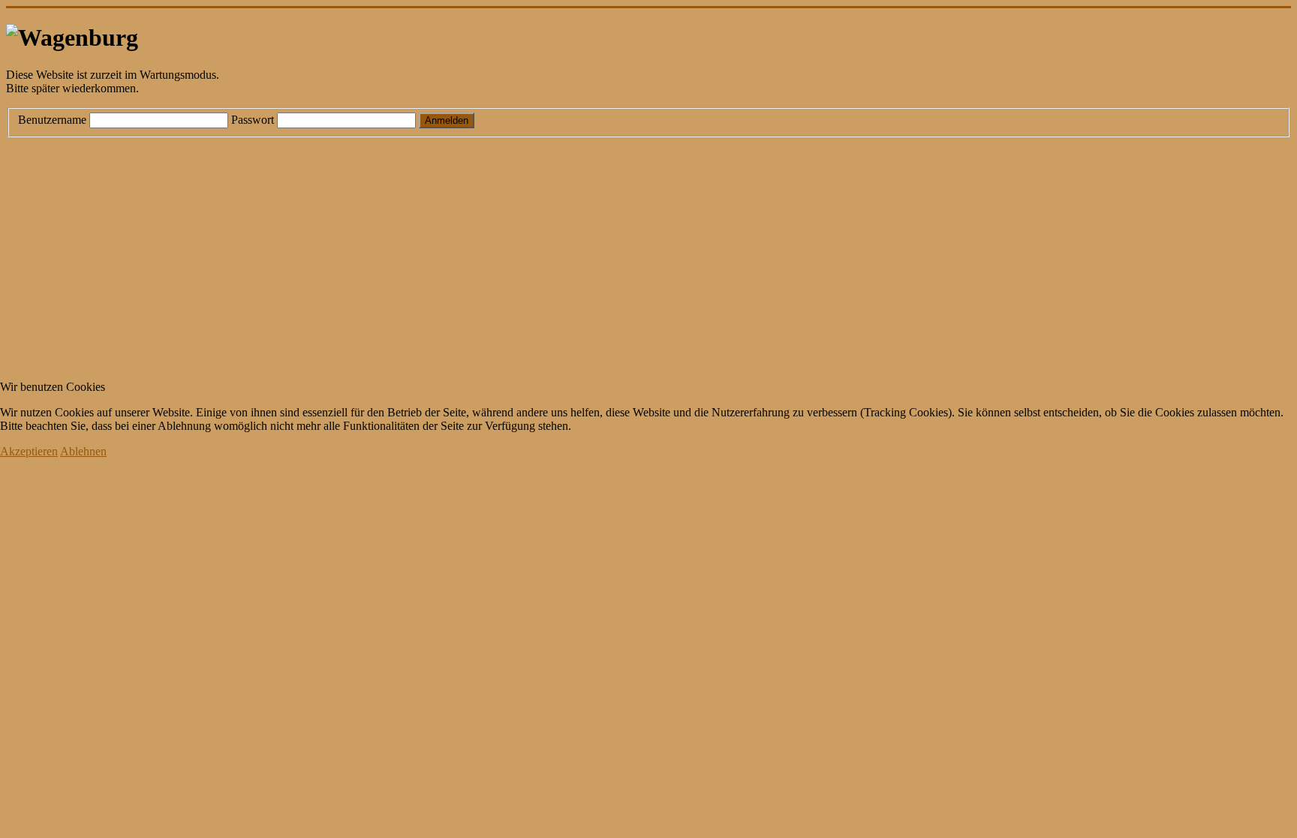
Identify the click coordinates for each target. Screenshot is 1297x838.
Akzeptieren (29, 451)
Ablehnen (83, 451)
